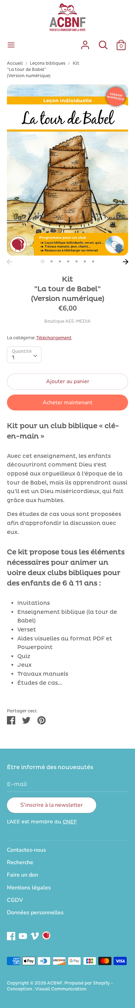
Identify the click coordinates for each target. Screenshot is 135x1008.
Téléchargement (54, 338)
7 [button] (93, 261)
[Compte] (85, 42)
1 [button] (42, 261)
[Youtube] (23, 935)
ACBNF (54, 983)
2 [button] (52, 261)
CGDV (15, 900)
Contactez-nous (26, 850)
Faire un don (22, 875)
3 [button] (60, 261)
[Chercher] (103, 42)
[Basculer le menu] (11, 45)
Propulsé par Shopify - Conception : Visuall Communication (60, 986)
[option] (67, 170)
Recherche (20, 862)
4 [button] (68, 261)
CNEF (70, 822)
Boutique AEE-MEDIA (67, 321)
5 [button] (76, 261)
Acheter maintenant (67, 402)
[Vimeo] (34, 935)
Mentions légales (29, 887)
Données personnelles (35, 912)
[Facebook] (11, 935)
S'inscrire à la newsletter (51, 805)
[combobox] (24, 354)
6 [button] (85, 261)
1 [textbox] (13, 357)
